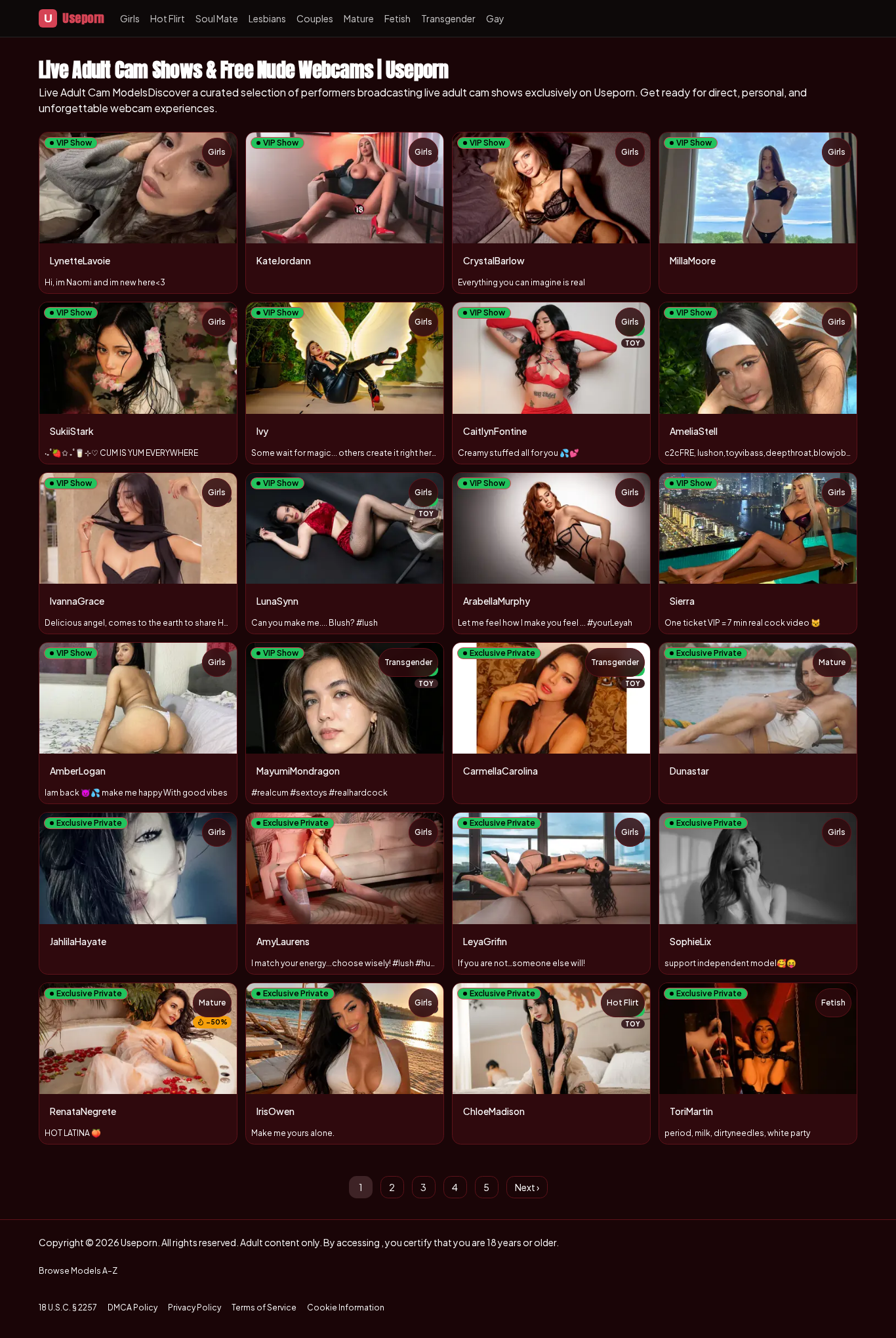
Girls (130, 18)
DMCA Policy (132, 1307)
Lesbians (267, 18)
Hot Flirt (167, 18)
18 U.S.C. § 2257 (68, 1307)
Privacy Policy (194, 1307)
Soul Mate (216, 18)
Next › (527, 1187)
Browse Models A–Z (78, 1271)
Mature (359, 18)
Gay (495, 18)
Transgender (448, 18)
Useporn (74, 18)
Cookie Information (345, 1307)
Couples (314, 18)
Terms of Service (264, 1307)
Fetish (397, 18)
